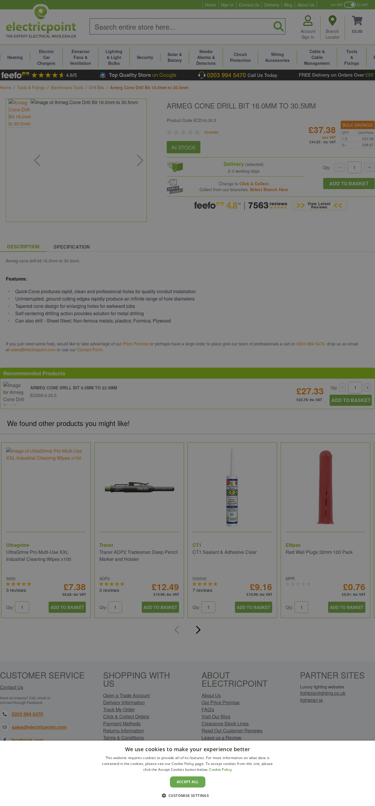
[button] (187, 795)
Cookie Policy (220, 769)
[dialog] (187, 773)
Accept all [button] (188, 781)
